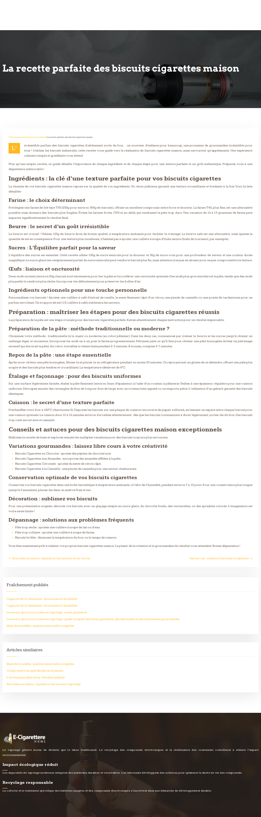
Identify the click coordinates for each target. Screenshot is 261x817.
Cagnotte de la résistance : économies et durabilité (42, 599)
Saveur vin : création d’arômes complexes (219, 558)
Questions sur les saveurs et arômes (28, 137)
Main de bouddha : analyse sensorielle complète (40, 626)
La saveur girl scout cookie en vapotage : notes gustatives (47, 612)
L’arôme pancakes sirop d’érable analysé (36, 677)
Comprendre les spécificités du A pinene (35, 670)
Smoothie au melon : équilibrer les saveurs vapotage (44, 684)
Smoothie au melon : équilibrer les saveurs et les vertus (51, 558)
